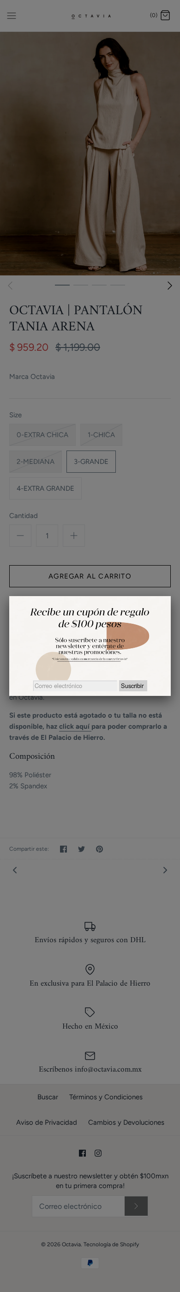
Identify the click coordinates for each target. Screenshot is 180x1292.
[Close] (170, 596)
